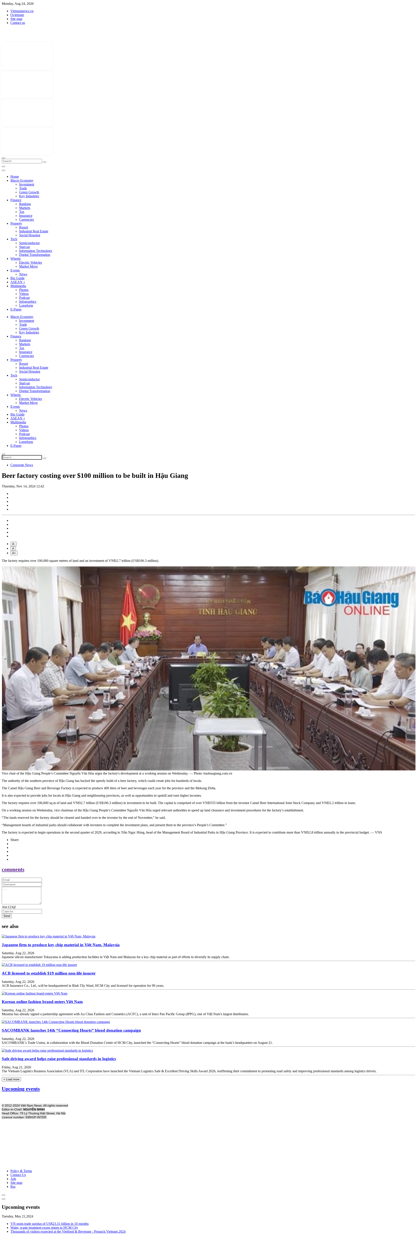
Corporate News (21, 465)
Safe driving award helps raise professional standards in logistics (59, 1058)
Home (14, 176)
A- (13, 544)
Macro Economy (21, 180)
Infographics (27, 301)
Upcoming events (21, 1089)
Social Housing (29, 235)
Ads (13, 1179)
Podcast (24, 297)
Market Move (28, 266)
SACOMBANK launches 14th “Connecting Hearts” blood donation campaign (71, 1030)
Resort (23, 227)
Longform (26, 305)
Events (15, 270)
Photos (23, 290)
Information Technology (35, 251)
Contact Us (18, 1175)
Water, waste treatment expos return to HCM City (44, 1227)
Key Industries (29, 196)
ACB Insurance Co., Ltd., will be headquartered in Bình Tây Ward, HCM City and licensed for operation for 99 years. (83, 985)
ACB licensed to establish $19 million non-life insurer (49, 973)
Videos (24, 294)
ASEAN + (17, 282)
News (23, 274)
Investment (26, 184)
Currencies (26, 219)
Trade (23, 188)
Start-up (24, 247)
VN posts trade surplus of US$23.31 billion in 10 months (49, 1223)
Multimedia (18, 286)
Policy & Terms (21, 1171)
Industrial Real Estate (33, 231)
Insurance (25, 215)
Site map (16, 19)
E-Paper (16, 309)
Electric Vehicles (30, 262)
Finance (15, 200)
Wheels (15, 258)
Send (6, 916)
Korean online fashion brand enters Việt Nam (42, 1001)
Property (16, 223)
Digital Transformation (34, 255)
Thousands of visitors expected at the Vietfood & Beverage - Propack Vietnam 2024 (68, 1231)
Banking (25, 204)
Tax (21, 212)
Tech (13, 239)
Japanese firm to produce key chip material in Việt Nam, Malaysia (61, 945)
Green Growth (29, 192)
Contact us (17, 23)
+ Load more (11, 1079)
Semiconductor (29, 243)
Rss (12, 1186)
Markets (24, 208)
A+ (14, 553)
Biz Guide (17, 278)
